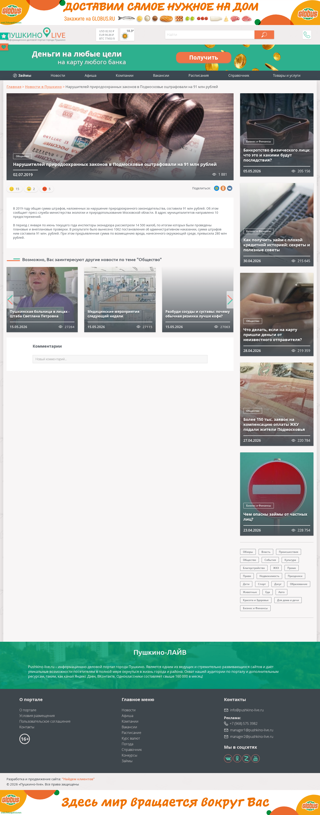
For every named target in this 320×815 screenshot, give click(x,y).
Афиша (90, 75)
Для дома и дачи (288, 600)
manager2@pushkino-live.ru (251, 736)
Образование (298, 584)
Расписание (131, 732)
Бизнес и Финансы (258, 141)
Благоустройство (254, 568)
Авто (281, 592)
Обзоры (248, 552)
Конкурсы (129, 755)
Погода (127, 744)
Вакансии (161, 75)
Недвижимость (269, 576)
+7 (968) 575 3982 (244, 723)
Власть (265, 552)
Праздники (295, 576)
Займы (127, 760)
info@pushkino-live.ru (247, 710)
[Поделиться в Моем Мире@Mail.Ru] (216, 188)
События (270, 560)
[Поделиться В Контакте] (229, 188)
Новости (58, 75)
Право (247, 576)
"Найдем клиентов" (78, 779)
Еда (267, 592)
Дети (246, 584)
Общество (22, 156)
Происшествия (288, 552)
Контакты (26, 727)
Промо (291, 568)
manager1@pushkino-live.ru (251, 730)
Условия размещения (37, 715)
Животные (250, 592)
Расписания (199, 75)
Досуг (277, 584)
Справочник (238, 75)
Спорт (262, 584)
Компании (124, 75)
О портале (27, 710)
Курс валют (131, 738)
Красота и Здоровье (256, 600)
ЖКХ (276, 568)
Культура (290, 560)
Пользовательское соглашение (45, 721)
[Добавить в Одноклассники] (223, 188)
